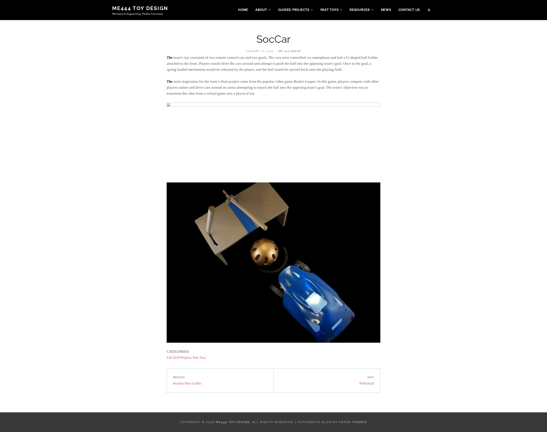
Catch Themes (353, 422)
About (261, 10)
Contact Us (409, 10)
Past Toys (330, 10)
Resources (360, 10)
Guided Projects (293, 10)
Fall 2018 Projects (179, 357)
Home (243, 10)
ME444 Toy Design (140, 8)
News (386, 10)
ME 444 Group (289, 51)
